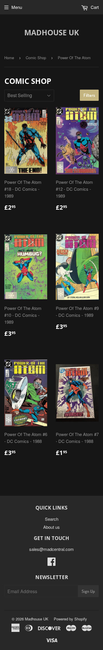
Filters (89, 95)
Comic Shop (36, 57)
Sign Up (88, 591)
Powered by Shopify (70, 619)
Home (9, 57)
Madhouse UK (51, 32)
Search (51, 519)
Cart (94, 7)
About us (51, 527)
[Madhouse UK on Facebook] (51, 563)
